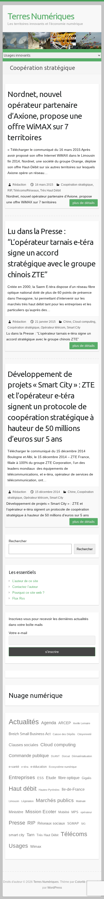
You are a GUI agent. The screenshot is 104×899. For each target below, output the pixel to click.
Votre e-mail (18, 633)
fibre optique (69, 778)
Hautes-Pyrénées (49, 789)
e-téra (24, 766)
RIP (9, 190)
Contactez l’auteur (25, 587)
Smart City (73, 327)
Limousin (14, 801)
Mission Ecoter (40, 811)
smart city (16, 835)
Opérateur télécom (53, 327)
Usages (18, 846)
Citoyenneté (84, 734)
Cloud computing (84, 321)
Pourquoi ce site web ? (28, 592)
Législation (27, 801)
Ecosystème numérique (63, 766)
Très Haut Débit (50, 190)
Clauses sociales (23, 745)
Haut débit (23, 788)
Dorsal (66, 756)
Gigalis (86, 778)
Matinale (81, 801)
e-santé (14, 766)
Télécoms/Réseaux (26, 190)
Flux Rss (18, 598)
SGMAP (73, 823)
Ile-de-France (73, 789)
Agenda (48, 722)
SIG (83, 823)
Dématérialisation (82, 756)
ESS (40, 778)
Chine (67, 321)
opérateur (86, 812)
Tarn (30, 834)
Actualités (24, 722)
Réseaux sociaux (51, 823)
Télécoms (74, 834)
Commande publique (29, 755)
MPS (74, 812)
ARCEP (64, 723)
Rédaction (19, 184)
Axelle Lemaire (81, 723)
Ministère (16, 812)
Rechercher (18, 541)
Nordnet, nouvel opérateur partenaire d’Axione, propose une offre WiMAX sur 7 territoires (44, 116)
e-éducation (38, 766)
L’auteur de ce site (25, 581)
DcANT (55, 756)
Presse (17, 823)
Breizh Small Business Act (30, 734)
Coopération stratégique (77, 184)
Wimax (35, 846)
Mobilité (63, 812)
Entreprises (22, 777)
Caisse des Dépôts (64, 734)
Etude (51, 778)
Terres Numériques (40, 16)
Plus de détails (84, 203)
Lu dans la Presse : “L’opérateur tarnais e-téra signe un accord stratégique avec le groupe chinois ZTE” (51, 253)
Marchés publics (55, 800)
